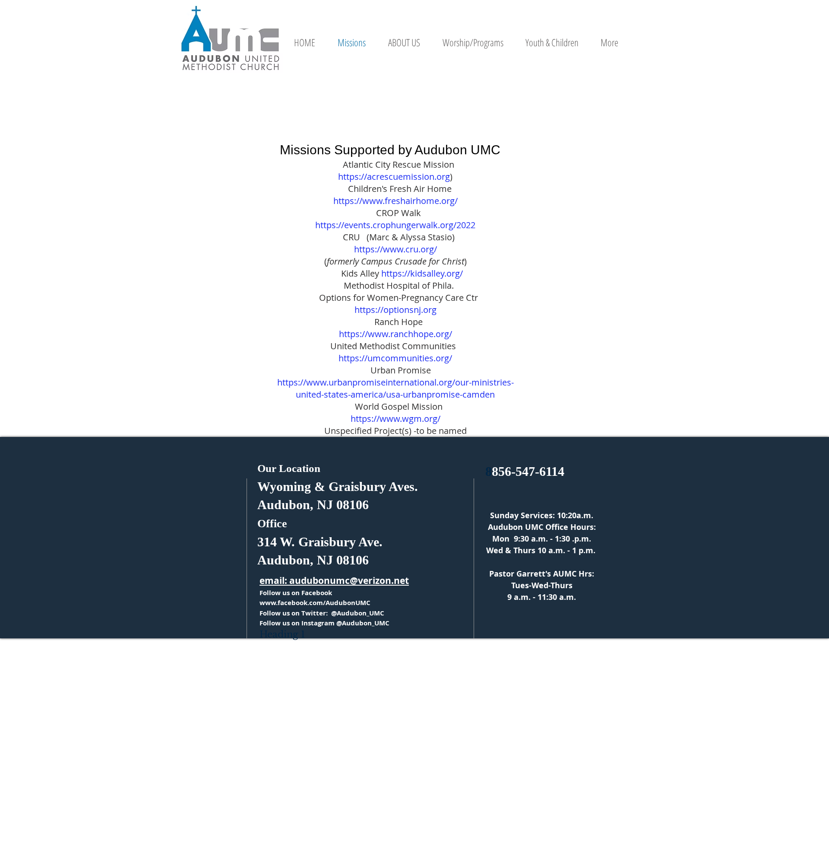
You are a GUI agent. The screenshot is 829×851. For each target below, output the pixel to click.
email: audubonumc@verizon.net (334, 580)
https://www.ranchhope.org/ (395, 334)
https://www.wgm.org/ (395, 418)
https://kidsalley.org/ (422, 273)
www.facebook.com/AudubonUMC (314, 602)
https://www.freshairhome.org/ (395, 201)
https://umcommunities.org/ (395, 358)
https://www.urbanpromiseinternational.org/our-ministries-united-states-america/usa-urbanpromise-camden (395, 388)
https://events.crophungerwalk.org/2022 (395, 225)
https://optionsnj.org (395, 310)
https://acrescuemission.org (394, 176)
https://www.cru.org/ (395, 249)
